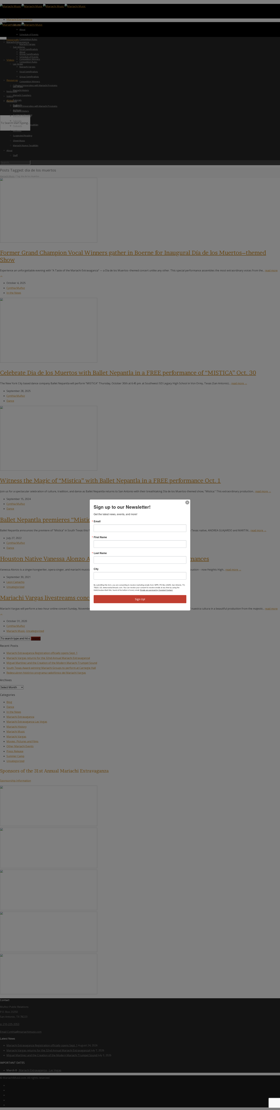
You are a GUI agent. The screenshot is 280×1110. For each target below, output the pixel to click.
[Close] (187, 502)
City (96, 569)
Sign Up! (140, 599)
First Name (100, 537)
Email (97, 521)
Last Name (100, 553)
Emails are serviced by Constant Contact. (156, 590)
